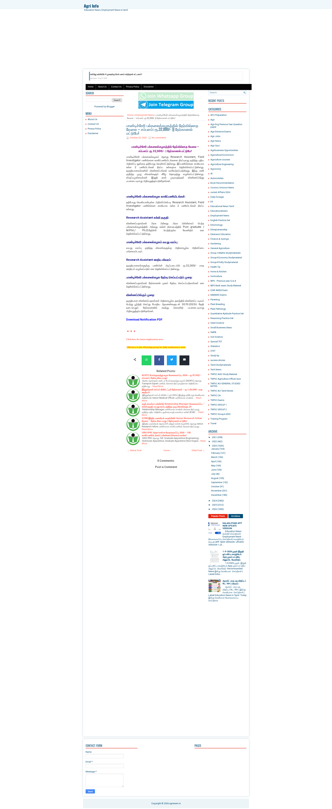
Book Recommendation (222, 183)
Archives (235, 516)
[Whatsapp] (146, 359)
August (214, 478)
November (216, 490)
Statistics (215, 346)
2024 (214, 500)
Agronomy (215, 169)
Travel (213, 423)
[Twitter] (172, 359)
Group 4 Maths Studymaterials (225, 253)
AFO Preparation (218, 115)
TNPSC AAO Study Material (223, 374)
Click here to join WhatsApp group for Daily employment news (156, 347)
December (216, 495)
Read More (158, 386)
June (213, 469)
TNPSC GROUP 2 (218, 409)
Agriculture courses (220, 159)
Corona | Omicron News (222, 187)
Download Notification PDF (144, 319)
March (214, 457)
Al (211, 173)
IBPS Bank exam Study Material (225, 285)
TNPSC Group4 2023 (220, 414)
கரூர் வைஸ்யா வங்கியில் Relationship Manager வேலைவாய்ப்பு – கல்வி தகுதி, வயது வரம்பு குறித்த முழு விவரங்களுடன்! (173, 405)
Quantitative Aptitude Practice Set (227, 313)
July (213, 474)
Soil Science (216, 337)
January (215, 449)
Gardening (215, 243)
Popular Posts (218, 516)
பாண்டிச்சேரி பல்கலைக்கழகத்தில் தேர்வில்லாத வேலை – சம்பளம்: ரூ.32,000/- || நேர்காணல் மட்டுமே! (162, 129)
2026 (214, 509)
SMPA (213, 332)
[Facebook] (159, 359)
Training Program (218, 418)
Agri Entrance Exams (220, 131)
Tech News (215, 369)
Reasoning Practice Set (221, 318)
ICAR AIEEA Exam (219, 290)
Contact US (93, 124)
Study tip (214, 355)
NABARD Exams (218, 295)
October (215, 486)
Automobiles (216, 178)
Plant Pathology (218, 309)
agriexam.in (175, 803)
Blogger (110, 106)
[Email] (184, 359)
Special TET (216, 341)
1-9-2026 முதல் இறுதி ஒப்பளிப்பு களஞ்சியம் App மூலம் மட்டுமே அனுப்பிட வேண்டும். (233, 555)
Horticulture (216, 276)
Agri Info (91, 6)
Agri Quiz (215, 145)
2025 (214, 505)
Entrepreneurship (218, 229)
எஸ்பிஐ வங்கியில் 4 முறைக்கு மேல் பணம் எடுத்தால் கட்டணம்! (116, 74)
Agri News (215, 141)
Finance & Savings (219, 239)
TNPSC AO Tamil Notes (221, 390)
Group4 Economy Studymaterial (226, 257)
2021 (214, 437)
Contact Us (116, 87)
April (213, 461)
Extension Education (220, 234)
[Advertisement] (166, 43)
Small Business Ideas (221, 327)
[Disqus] (166, 595)
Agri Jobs (215, 136)
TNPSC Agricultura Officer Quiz (225, 379)
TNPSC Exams (217, 400)
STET (212, 351)
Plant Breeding (217, 304)
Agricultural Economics (222, 155)
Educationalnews (219, 211)
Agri (212, 119)
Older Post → (198, 450)
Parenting (215, 299)
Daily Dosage (217, 197)
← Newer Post (134, 450)
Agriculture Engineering (222, 164)
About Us (102, 87)
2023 (214, 445)
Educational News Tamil (222, 206)
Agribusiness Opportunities (224, 150)
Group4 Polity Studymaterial (224, 262)
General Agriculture (219, 248)
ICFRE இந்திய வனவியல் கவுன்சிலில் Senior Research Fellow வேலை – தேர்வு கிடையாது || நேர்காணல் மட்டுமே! (172, 419)
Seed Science (217, 323)
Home (91, 87)
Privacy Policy (132, 87)
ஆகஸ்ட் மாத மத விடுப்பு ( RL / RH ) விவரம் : (234, 582)
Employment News (144, 115)
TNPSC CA (215, 395)
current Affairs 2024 (220, 192)
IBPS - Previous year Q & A (223, 281)
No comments (159, 137)
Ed (211, 201)
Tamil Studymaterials (220, 365)
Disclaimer (149, 87)
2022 (214, 441)
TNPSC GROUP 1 (218, 404)
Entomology (216, 225)
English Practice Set (220, 220)
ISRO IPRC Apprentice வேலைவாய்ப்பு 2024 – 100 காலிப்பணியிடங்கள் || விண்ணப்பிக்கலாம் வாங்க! (166, 434)
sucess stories (217, 360)
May (213, 465)
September (216, 482)
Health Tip (215, 267)
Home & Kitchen (218, 271)
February (215, 453)
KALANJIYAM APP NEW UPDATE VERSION (232, 526)
